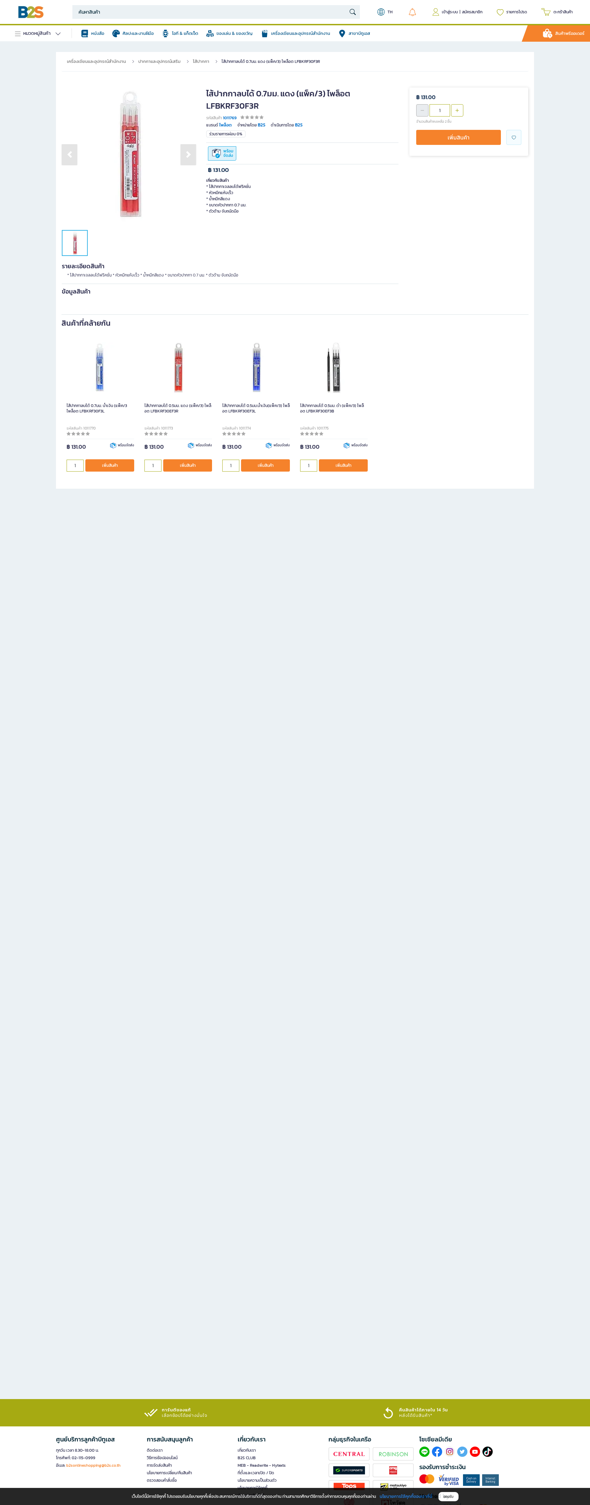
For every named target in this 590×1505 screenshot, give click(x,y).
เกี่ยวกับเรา (247, 1450)
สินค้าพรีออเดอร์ (570, 33)
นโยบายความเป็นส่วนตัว (257, 1480)
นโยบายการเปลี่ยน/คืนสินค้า (169, 1473)
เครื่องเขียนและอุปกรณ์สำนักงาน (96, 61)
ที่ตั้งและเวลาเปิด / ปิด (256, 1473)
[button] (69, 154)
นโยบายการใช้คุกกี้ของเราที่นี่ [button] (406, 1496)
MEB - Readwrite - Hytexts (262, 1465)
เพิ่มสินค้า (458, 137)
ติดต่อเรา (155, 1450)
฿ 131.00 (218, 170)
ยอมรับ (448, 1496)
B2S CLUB (247, 1458)
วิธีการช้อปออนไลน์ (162, 1458)
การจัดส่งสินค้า (159, 1465)
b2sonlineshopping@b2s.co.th (93, 1465)
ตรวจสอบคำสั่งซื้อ (162, 1480)
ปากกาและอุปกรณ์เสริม (159, 61)
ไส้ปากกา (201, 61)
